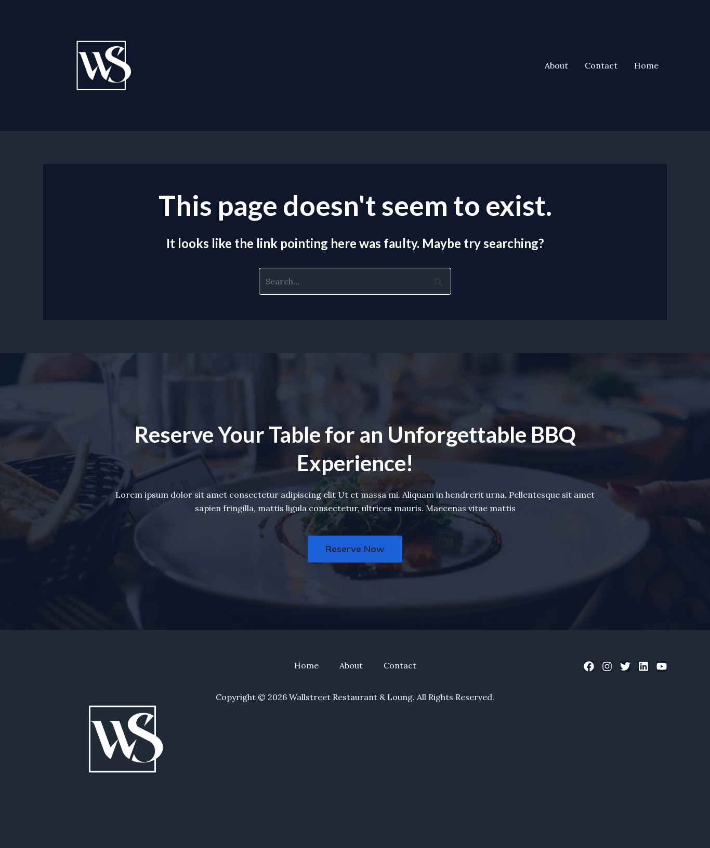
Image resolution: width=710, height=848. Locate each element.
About (556, 65)
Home (646, 65)
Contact (601, 65)
